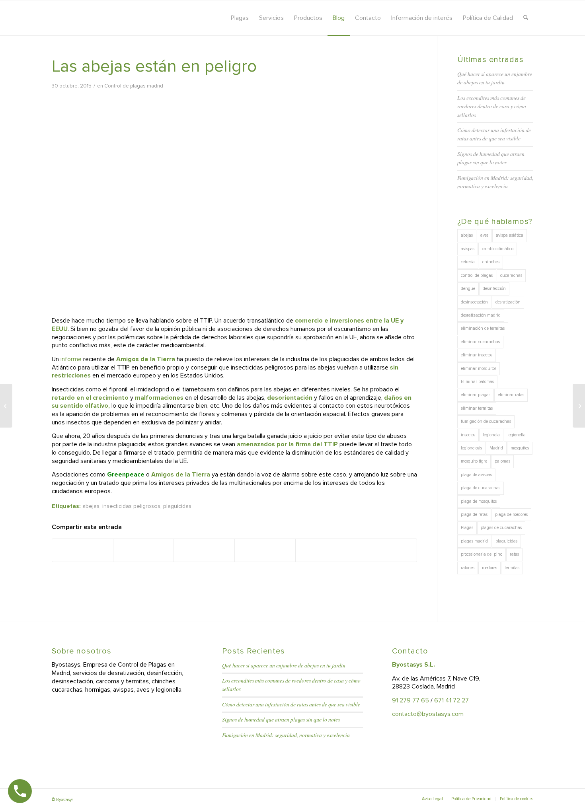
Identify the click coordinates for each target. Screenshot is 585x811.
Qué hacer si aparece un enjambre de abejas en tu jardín (283, 665)
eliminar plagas (475, 394)
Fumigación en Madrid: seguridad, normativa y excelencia (286, 735)
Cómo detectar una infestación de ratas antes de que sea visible (291, 704)
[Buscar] (526, 17)
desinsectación (474, 302)
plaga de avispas (476, 474)
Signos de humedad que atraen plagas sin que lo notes (281, 719)
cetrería (468, 261)
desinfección (494, 288)
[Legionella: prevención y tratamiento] (6, 406)
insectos (468, 435)
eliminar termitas (477, 408)
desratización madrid (481, 315)
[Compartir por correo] (386, 550)
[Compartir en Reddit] (326, 550)
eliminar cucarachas (480, 341)
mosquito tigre (474, 461)
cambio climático (497, 248)
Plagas (467, 527)
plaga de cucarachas (480, 487)
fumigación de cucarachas (486, 421)
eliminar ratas (511, 394)
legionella (516, 435)
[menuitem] (240, 17)
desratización (508, 302)
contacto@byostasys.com (428, 714)
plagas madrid (474, 541)
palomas (502, 461)
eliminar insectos (476, 355)
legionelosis (471, 448)
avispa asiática (509, 235)
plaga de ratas (474, 514)
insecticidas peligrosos (131, 506)
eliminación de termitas (483, 328)
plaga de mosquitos (479, 501)
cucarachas (511, 275)
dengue (468, 288)
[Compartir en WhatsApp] (204, 550)
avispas (467, 248)
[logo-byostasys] (123, 17)
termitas (512, 567)
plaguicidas (177, 506)
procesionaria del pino (481, 554)
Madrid (496, 448)
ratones (467, 567)
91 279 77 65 (410, 700)
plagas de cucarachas (501, 527)
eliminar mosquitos (478, 368)
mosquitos (520, 448)
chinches (490, 261)
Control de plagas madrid (133, 86)
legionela (491, 435)
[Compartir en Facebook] (82, 550)
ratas (514, 554)
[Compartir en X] (143, 550)
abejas (90, 506)
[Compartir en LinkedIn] (265, 550)
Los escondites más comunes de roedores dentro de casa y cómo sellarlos (491, 106)
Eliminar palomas (477, 381)
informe (70, 359)
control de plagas (477, 275)
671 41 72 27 (451, 700)
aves (484, 235)
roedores (489, 567)
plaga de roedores (511, 514)
